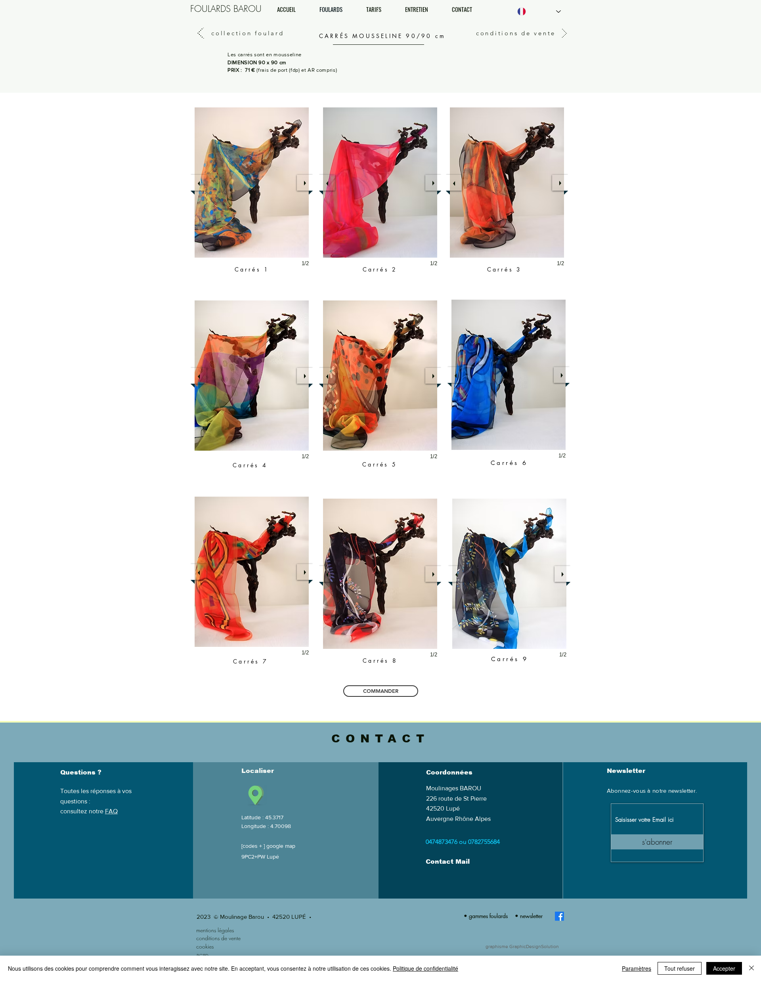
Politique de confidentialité (425, 968)
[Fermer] (751, 968)
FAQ (111, 811)
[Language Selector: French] (539, 11)
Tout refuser (679, 968)
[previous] (199, 376)
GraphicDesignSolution (534, 946)
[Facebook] (559, 916)
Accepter (724, 968)
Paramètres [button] (636, 968)
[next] (305, 376)
